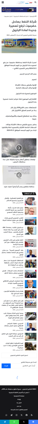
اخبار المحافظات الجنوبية (21, 16)
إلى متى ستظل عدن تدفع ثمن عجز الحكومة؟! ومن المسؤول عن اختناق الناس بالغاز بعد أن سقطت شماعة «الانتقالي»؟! (12, 304)
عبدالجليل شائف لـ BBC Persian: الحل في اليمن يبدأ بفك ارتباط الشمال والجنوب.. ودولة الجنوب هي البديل (12, 231)
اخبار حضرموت (8, 16)
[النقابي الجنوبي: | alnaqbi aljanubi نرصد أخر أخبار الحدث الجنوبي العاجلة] (24, 2)
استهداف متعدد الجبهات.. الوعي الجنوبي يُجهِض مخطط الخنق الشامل (12, 273)
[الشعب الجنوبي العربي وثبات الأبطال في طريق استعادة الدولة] (30, 221)
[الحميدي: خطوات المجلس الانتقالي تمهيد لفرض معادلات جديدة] (30, 327)
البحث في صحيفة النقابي (28, 362)
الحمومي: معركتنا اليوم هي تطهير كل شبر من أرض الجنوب (12, 335)
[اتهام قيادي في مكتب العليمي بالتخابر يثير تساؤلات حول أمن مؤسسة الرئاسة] (30, 243)
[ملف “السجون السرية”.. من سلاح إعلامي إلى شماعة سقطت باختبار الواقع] (30, 253)
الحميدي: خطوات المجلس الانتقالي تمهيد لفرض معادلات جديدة (13, 325)
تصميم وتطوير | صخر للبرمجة (19, 410)
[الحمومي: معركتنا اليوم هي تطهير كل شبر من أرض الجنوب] (30, 337)
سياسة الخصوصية (19, 396)
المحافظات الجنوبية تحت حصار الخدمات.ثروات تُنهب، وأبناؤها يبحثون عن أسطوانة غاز (13, 262)
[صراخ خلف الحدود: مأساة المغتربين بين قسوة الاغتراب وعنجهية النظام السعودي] (30, 211)
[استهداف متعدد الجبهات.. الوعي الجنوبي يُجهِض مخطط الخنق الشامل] (30, 274)
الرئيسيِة (32, 16)
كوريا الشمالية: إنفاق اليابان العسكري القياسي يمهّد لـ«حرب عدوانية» (13, 345)
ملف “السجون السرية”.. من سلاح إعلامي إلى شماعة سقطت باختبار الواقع (12, 252)
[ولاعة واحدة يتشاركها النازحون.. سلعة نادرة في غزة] (30, 294)
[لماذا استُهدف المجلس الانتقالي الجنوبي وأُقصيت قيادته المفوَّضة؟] (30, 284)
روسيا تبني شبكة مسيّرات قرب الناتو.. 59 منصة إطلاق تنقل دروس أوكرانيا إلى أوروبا (13, 315)
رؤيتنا (19, 399)
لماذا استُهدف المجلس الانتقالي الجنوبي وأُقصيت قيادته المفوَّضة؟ (13, 283)
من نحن (19, 406)
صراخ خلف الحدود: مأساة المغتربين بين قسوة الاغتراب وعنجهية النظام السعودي (14, 210)
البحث (6, 366)
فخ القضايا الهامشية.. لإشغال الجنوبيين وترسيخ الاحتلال (14, 199)
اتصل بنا (19, 403)
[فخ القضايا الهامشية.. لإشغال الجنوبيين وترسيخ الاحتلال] (30, 201)
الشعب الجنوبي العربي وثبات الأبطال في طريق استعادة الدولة (13, 219)
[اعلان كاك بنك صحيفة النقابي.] (19, 10)
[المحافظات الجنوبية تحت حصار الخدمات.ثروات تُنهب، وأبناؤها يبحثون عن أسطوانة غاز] (30, 264)
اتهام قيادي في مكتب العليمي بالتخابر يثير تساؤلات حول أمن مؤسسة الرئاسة (13, 242)
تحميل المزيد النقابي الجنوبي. (19, 355)
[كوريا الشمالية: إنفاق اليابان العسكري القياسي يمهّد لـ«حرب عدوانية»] (30, 346)
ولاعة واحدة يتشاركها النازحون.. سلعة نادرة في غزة (13, 292)
